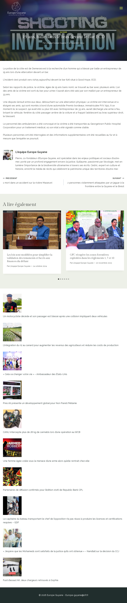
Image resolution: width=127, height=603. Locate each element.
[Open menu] (121, 8)
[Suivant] (120, 244)
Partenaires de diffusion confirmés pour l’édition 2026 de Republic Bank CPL (43, 490)
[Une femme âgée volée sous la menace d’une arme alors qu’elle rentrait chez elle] (63, 447)
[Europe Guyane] (16, 8)
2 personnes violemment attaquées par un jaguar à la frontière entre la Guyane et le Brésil (95, 182)
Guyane (63, 32)
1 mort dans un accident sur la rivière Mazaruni (27, 180)
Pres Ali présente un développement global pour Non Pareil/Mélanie (40, 403)
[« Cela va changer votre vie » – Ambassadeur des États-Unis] (63, 361)
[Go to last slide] (7, 244)
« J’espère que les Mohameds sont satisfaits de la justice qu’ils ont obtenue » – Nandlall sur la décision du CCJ (61, 551)
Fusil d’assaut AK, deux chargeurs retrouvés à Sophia (30, 580)
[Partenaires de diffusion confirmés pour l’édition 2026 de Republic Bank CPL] (63, 476)
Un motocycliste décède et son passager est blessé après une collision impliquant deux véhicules (55, 316)
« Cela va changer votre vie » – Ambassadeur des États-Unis (35, 374)
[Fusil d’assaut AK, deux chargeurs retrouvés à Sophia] (63, 567)
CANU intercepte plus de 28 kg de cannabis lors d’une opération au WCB (41, 432)
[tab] (58, 279)
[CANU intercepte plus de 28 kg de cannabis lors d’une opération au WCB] (63, 419)
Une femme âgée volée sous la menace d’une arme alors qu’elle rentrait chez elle (46, 461)
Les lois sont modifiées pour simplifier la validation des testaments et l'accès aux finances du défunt (29, 258)
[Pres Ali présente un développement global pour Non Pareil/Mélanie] (63, 390)
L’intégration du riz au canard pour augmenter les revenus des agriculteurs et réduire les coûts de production (60, 345)
